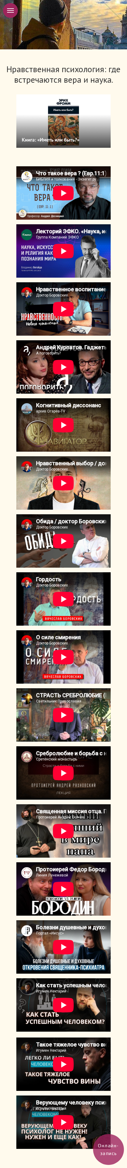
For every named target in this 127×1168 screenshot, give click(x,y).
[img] (63, 121)
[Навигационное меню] (10, 10)
